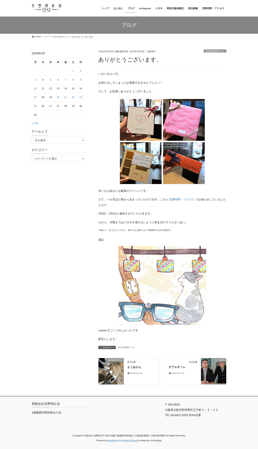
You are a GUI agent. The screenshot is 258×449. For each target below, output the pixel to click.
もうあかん (134, 366)
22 (73, 97)
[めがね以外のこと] (111, 371)
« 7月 (35, 123)
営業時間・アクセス (181, 199)
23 (80, 97)
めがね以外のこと (215, 51)
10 (35, 88)
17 (35, 97)
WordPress (113, 440)
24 (35, 106)
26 (50, 106)
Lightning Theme (129, 440)
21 (65, 97)
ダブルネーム (176, 366)
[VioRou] (213, 371)
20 (58, 97)
